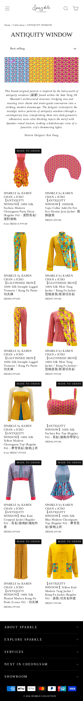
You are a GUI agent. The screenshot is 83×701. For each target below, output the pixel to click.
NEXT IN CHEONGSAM (26, 664)
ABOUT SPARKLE (21, 627)
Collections (19, 25)
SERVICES (14, 652)
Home (7, 25)
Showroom (15, 676)
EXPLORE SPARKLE (23, 639)
